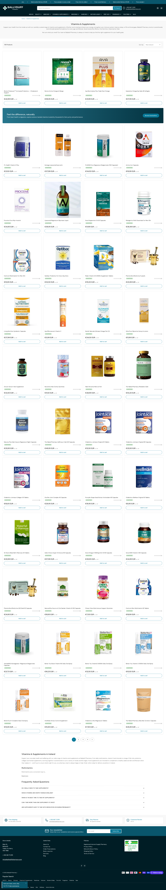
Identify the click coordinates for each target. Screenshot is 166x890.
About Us (46, 844)
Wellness (42, 887)
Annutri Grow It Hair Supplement (14, 387)
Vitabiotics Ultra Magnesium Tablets (96, 721)
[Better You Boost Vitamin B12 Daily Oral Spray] (63, 643)
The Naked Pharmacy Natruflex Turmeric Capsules (141, 721)
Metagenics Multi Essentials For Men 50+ (138, 220)
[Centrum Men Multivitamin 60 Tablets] (144, 588)
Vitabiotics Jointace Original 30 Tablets (97, 442)
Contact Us (46, 846)
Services (46, 853)
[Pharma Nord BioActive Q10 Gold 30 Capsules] (22, 588)
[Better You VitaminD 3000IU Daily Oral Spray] (103, 643)
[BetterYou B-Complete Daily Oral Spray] (22, 700)
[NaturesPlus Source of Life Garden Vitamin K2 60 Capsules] (63, 588)
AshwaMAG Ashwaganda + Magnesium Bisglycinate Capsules (19, 664)
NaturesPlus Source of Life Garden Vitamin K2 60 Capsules (63, 608)
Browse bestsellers (151, 115)
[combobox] (79, 8)
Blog (44, 856)
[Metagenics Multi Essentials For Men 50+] (144, 200)
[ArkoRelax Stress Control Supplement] (63, 700)
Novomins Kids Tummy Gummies (54, 387)
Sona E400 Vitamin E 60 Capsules (136, 553)
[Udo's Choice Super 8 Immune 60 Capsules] (63, 532)
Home (23, 18)
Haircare (84, 14)
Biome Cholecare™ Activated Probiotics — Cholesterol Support (21, 92)
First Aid (106, 14)
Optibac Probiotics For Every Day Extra (56, 276)
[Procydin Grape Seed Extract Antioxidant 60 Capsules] (103, 477)
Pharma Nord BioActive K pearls (135, 276)
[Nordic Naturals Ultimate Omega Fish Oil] (103, 310)
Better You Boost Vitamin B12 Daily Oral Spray (58, 664)
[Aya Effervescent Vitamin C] (63, 310)
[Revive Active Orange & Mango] (63, 70)
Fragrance (116, 14)
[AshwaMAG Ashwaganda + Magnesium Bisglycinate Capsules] (22, 643)
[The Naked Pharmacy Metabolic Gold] (144, 366)
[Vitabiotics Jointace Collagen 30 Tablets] (22, 477)
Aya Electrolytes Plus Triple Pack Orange (97, 91)
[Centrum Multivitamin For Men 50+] (22, 255)
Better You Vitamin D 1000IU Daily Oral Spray (139, 664)
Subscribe (116, 831)
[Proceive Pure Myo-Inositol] (22, 200)
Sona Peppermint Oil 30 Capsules (95, 220)
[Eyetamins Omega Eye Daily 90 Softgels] (144, 70)
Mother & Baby (95, 14)
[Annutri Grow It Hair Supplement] (22, 366)
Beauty (37, 14)
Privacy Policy (88, 846)
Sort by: (141, 45)
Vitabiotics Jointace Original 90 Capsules (138, 442)
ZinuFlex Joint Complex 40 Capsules (56, 497)
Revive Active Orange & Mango (54, 91)
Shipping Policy (88, 851)
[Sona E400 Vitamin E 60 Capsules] (144, 532)
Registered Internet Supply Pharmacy (95, 844)
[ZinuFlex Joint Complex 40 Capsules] (63, 477)
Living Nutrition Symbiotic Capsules (15, 331)
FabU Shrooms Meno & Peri (93, 387)
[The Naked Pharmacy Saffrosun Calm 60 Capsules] (63, 421)
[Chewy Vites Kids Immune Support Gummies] (103, 588)
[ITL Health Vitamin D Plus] (22, 144)
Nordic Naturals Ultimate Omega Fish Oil (97, 331)
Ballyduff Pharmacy (12, 872)
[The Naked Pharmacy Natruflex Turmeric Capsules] (144, 700)
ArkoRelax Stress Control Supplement (56, 721)
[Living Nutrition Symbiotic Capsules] (22, 310)
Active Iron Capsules (132, 165)
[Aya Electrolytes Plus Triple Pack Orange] (103, 70)
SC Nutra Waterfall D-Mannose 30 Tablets (16, 553)
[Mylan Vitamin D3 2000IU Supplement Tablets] (103, 255)
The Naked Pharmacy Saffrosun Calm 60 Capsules (60, 442)
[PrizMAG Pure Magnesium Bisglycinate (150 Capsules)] (103, 144)
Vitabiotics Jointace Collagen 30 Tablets (16, 497)
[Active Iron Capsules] (144, 144)
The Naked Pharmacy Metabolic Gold (137, 387)
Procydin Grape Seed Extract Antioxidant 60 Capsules (101, 497)
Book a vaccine (47, 851)
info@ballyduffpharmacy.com (133, 9)
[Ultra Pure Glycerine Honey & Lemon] (144, 310)
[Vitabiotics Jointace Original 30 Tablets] (103, 421)
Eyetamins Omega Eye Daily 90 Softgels (138, 91)
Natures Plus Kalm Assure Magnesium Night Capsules (20, 442)
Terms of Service (89, 853)
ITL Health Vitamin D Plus (11, 165)
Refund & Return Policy (91, 849)
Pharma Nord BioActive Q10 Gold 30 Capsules (18, 608)
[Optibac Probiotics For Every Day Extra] (63, 255)
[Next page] (92, 739)
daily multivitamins (14, 886)
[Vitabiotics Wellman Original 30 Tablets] (144, 477)
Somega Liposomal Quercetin (54, 165)
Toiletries (126, 14)
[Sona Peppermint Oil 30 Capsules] (103, 200)
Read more (25, 776)
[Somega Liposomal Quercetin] (63, 144)
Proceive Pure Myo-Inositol (12, 220)
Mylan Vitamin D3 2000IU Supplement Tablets (99, 276)
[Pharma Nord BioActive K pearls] (144, 255)
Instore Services (50, 887)
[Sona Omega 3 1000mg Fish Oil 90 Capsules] (103, 532)
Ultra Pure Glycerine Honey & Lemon (137, 331)
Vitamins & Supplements (60, 14)
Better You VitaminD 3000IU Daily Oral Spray (98, 664)
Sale (134, 14)
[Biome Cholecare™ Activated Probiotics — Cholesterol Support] (22, 70)
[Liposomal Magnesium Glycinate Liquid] (63, 200)
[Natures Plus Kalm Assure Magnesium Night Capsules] (22, 421)
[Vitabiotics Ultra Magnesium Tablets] (103, 700)
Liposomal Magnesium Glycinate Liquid (56, 220)
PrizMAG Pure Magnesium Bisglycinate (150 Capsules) (101, 165)
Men (37, 887)
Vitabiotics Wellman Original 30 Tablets (138, 497)
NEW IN (31, 14)
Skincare (46, 14)
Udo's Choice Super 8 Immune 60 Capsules (58, 553)
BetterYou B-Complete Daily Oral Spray (16, 721)
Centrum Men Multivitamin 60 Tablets (137, 608)
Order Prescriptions (49, 849)
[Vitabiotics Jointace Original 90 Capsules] (144, 421)
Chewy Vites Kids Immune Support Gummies (99, 608)
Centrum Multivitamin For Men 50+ (14, 276)
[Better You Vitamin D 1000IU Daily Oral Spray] (144, 643)
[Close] (26, 883)
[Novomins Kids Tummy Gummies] (63, 366)
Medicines (74, 14)
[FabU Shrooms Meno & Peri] (103, 366)
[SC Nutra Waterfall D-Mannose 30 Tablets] (22, 532)
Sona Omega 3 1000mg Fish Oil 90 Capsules (98, 553)
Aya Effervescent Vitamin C (53, 331)
